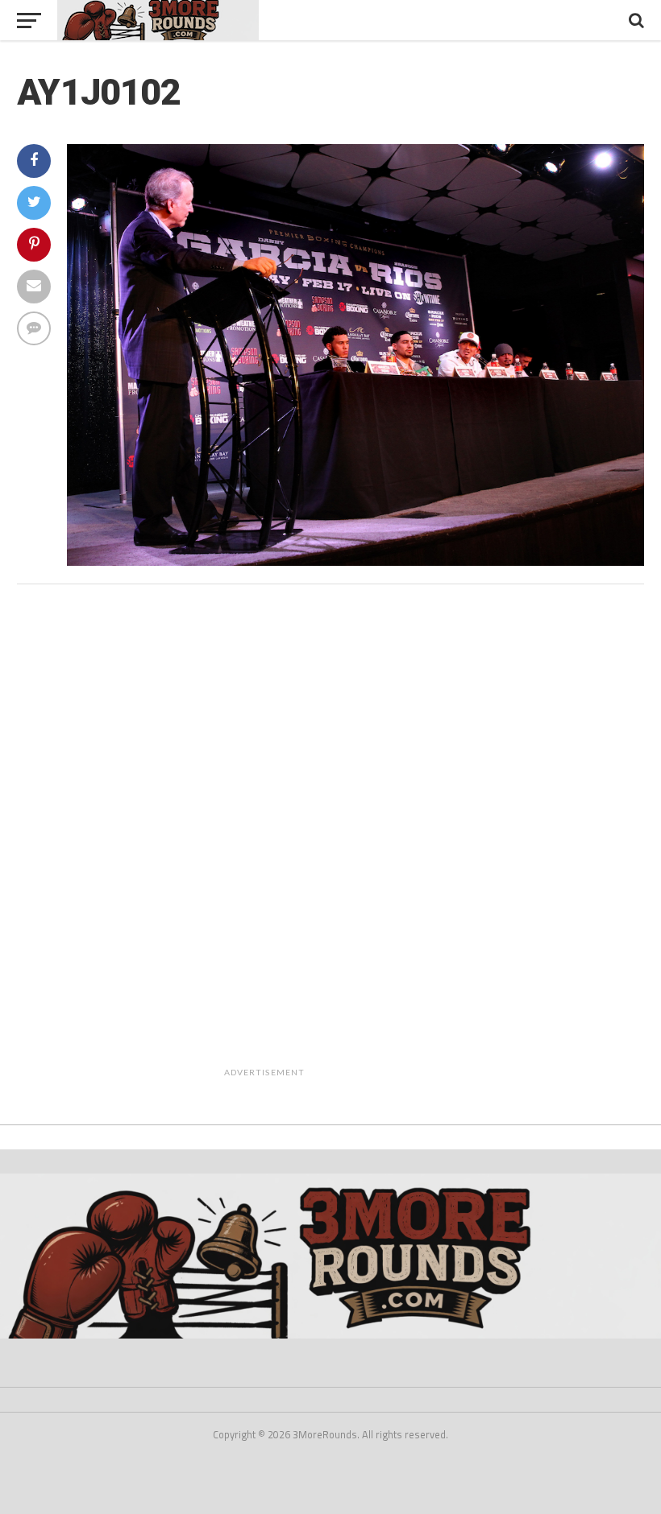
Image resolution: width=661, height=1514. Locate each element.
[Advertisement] (372, 841)
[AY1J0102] (355, 561)
